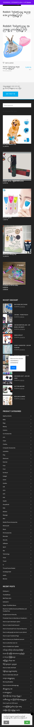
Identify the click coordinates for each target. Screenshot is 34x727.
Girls (4, 490)
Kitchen (5, 512)
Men (4, 519)
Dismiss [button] (29, 2)
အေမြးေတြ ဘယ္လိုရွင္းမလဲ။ (11, 710)
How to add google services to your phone (15, 632)
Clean (4, 441)
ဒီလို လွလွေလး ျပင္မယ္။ (10, 664)
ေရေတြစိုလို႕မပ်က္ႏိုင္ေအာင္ (12, 706)
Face (4, 465)
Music (4, 529)
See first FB (10, 94)
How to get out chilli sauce (10, 703)
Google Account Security (10, 614)
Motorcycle (6, 526)
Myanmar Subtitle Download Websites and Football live (15, 610)
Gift (4, 487)
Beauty (5, 426)
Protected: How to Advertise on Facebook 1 (15, 618)
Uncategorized (7, 572)
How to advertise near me (10, 643)
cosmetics (5, 451)
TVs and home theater (9, 568)
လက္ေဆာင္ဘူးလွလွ (9, 678)
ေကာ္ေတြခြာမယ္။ (9, 657)
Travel (4, 561)
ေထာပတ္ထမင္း (7, 692)
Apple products (7, 416)
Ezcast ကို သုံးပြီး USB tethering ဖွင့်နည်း (14, 653)
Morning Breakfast (8, 682)
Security (5, 540)
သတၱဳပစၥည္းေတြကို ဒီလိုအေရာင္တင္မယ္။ (14, 699)
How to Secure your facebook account (13, 639)
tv (3, 565)
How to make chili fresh (9, 668)
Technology (6, 554)
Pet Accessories (7, 71)
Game (4, 480)
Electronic (5, 458)
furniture (5, 472)
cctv (4, 437)
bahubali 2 (6, 602)
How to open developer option (11, 622)
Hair (4, 497)
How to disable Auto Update (11, 646)
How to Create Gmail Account (11, 625)
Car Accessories (7, 434)
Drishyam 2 (6, 591)
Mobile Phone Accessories (10, 522)
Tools (4, 558)
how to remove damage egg (11, 685)
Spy (4, 550)
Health (5, 501)
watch (4, 575)
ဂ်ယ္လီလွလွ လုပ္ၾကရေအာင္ (10, 671)
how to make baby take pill (10, 675)
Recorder (5, 536)
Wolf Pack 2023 (7, 598)
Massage (5, 515)
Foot (4, 469)
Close (13, 368)
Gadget (5, 476)
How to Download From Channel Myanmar (15, 629)
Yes (27, 722)
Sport (4, 547)
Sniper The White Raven (9, 605)
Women (5, 579)
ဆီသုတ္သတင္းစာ (7, 689)
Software (5, 543)
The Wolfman (6, 595)
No (6, 722)
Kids (4, 508)
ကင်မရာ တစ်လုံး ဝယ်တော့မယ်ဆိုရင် (13, 650)
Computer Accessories (9, 448)
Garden (5, 483)
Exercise (5, 462)
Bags (4, 423)
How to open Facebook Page (11, 636)
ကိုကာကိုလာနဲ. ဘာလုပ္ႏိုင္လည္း (12, 696)
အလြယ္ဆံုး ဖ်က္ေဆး (9, 660)
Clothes (5, 444)
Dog (4, 455)
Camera (5, 430)
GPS (4, 494)
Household (6, 504)
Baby (4, 419)
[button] (8, 63)
